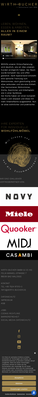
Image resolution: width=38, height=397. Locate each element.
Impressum (29, 394)
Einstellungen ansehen (19, 389)
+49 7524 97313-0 (13, 286)
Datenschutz (21, 394)
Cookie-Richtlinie (10, 394)
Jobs (3, 310)
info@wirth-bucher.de (13, 290)
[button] (35, 353)
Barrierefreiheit (10, 316)
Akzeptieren (19, 378)
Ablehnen (19, 383)
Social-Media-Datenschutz (15, 320)
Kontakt (5, 283)
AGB (3, 303)
